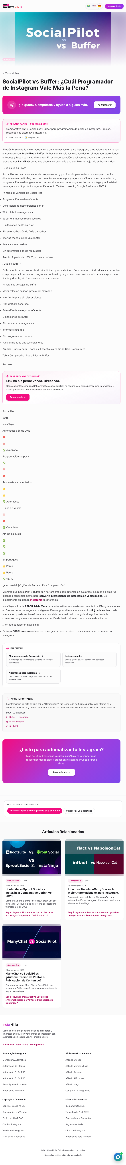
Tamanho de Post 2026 (77, 1112)
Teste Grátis (22, 1044)
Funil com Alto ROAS (12, 1118)
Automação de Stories (13, 1066)
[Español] (99, 6)
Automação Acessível (13, 1090)
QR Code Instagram (75, 1130)
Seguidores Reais (74, 1124)
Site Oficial (8, 1044)
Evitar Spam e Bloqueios (14, 1084)
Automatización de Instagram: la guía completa (35, 810)
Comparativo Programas (77, 1090)
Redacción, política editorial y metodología (63, 1155)
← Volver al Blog (10, 73)
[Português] (88, 6)
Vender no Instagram (13, 1130)
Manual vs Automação (13, 1136)
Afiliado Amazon (73, 1072)
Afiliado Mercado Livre (76, 1066)
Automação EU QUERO (14, 1072)
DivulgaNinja (37, 1044)
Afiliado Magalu (73, 1084)
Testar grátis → (18, 397)
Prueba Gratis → (61, 772)
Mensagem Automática (14, 1059)
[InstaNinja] (12, 6)
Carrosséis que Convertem (78, 1118)
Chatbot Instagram (11, 1124)
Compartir (106, 104)
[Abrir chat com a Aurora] (118, 1157)
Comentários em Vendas (14, 1112)
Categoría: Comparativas (79, 810)
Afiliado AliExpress (74, 1078)
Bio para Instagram (75, 1106)
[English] (94, 6)
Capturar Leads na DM (13, 1106)
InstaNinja (36, 599)
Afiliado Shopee (73, 1059)
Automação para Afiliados (78, 1136)
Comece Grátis (114, 6)
